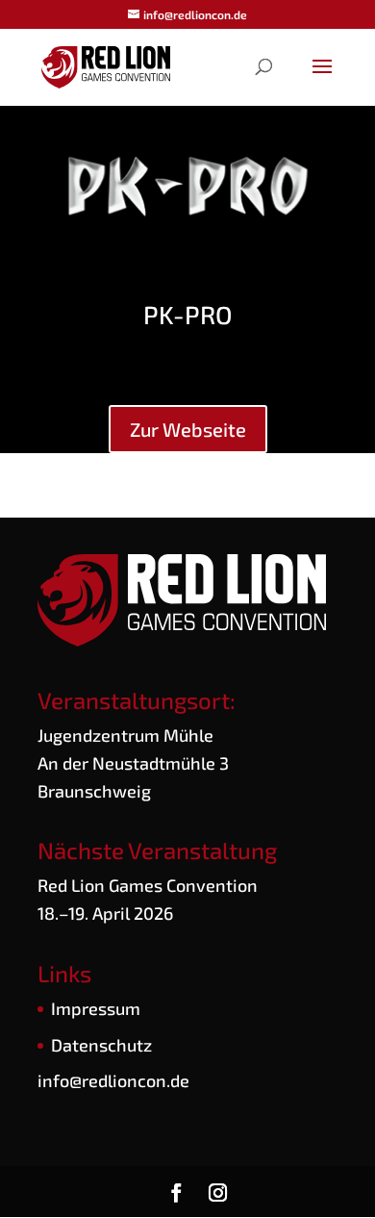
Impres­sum (95, 1008)
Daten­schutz (101, 1044)
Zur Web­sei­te (188, 429)
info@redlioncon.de (113, 1080)
